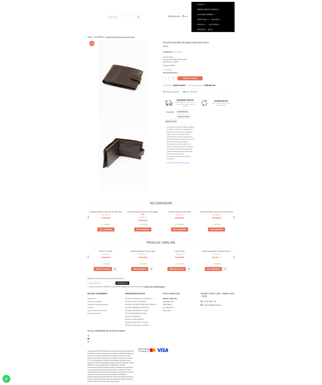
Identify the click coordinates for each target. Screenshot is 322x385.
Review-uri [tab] (171, 121)
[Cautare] (138, 17)
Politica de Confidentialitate (154, 286)
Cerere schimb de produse (97, 310)
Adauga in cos (190, 78)
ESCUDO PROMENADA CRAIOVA (137, 307)
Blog (210, 29)
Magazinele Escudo (135, 293)
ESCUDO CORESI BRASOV (134, 319)
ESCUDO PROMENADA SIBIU (135, 313)
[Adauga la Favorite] (115, 269)
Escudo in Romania (97, 293)
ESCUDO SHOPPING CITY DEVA (136, 322)
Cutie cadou (180, 251)
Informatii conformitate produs (178, 163)
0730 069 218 (209, 301)
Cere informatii (191, 92)
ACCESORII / (99, 37)
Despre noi (91, 298)
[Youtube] (88, 339)
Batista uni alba (105, 251)
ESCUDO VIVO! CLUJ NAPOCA (136, 301)
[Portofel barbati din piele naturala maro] (123, 77)
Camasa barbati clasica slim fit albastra (216, 212)
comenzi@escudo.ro (212, 305)
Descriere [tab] (170, 112)
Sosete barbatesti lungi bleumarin (216, 251)
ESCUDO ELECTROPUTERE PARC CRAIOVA (140, 304)
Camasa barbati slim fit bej (179, 212)
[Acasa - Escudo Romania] (95, 16)
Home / (90, 37)
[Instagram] (88, 342)
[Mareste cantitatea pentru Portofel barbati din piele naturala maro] (173, 78)
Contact (90, 307)
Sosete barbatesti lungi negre (142, 251)
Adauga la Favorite (172, 92)
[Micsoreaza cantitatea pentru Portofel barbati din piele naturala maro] (165, 78)
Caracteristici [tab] (182, 111)
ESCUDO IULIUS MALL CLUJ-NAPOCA (138, 298)
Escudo (165, 46)
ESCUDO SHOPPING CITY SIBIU (136, 310)
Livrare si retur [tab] (183, 116)
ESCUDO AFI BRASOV (133, 316)
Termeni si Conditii (94, 301)
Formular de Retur (94, 313)
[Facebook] (88, 336)
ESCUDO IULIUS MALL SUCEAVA (137, 325)
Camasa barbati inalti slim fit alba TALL (105, 212)
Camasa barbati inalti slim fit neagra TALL (142, 213)
